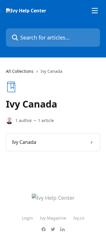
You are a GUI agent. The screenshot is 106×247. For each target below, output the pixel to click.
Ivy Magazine (53, 218)
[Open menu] (95, 10)
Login (27, 218)
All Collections (20, 71)
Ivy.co (78, 218)
